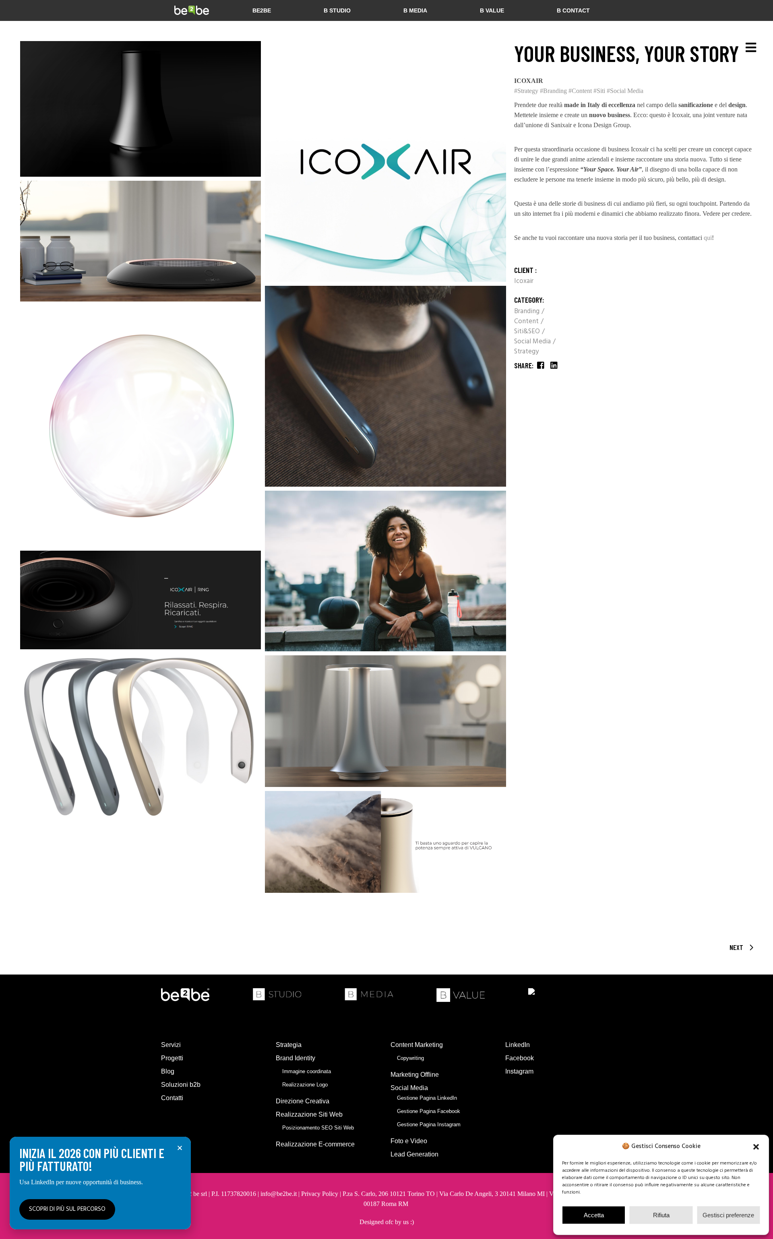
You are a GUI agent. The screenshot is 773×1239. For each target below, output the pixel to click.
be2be (261, 10)
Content (527, 321)
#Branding (553, 90)
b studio (337, 10)
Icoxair (523, 281)
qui (708, 237)
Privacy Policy (319, 1193)
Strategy (526, 352)
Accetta (594, 1215)
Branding (527, 311)
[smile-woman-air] (385, 571)
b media (415, 10)
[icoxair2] (140, 600)
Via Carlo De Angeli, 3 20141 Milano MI (492, 1193)
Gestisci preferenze (728, 1215)
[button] (756, 1147)
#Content (580, 90)
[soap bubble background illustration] (140, 426)
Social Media (533, 342)
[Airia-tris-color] (140, 738)
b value (492, 10)
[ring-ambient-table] (140, 241)
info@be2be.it (278, 1193)
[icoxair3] (385, 842)
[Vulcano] (140, 109)
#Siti (599, 90)
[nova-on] (385, 721)
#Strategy (526, 90)
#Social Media (625, 90)
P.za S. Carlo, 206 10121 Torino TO (389, 1193)
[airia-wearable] (385, 386)
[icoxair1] (385, 161)
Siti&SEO (528, 331)
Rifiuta (661, 1215)
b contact (573, 10)
